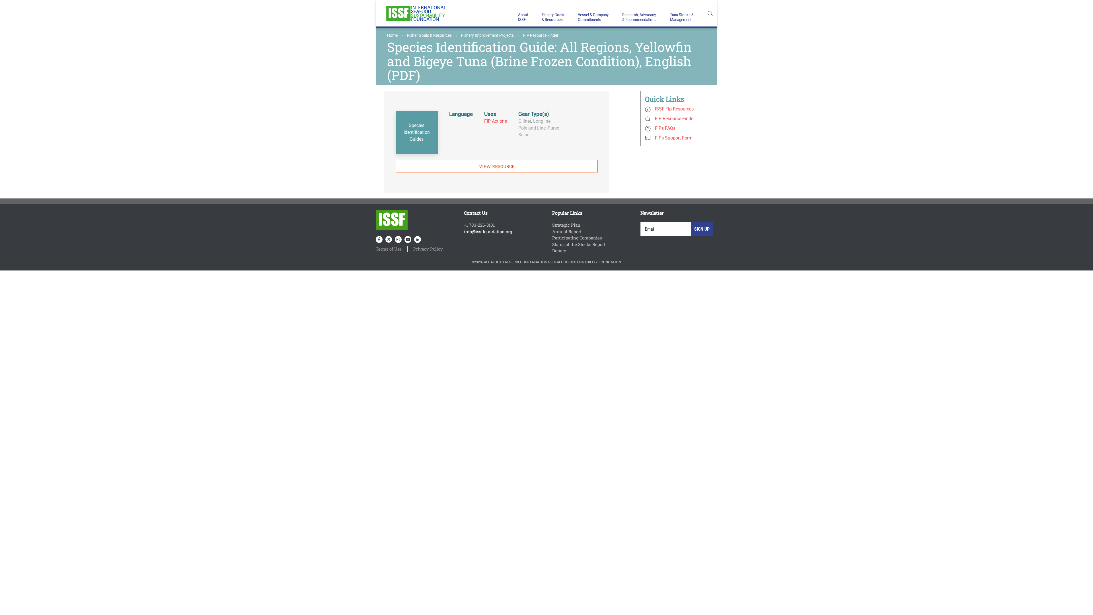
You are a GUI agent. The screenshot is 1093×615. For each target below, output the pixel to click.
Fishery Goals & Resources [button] (553, 17)
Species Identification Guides (417, 132)
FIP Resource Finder (540, 35)
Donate (559, 250)
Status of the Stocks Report (578, 244)
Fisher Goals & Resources (429, 35)
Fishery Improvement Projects (487, 35)
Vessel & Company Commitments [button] (593, 17)
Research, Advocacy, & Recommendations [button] (639, 17)
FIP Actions (495, 121)
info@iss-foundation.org (488, 231)
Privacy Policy (428, 249)
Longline (541, 121)
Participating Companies (577, 238)
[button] (710, 13)
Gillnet (524, 121)
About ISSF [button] (523, 17)
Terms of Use (389, 249)
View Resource (497, 166)
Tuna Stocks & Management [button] (682, 17)
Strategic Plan (566, 225)
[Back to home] (415, 13)
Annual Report (567, 231)
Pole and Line (532, 128)
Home (392, 35)
